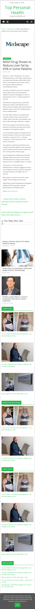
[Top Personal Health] (4, 22)
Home (3, 29)
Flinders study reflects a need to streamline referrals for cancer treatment (14, 299)
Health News (11, 29)
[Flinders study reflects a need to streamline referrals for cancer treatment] (11, 277)
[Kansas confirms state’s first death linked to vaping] (17, 224)
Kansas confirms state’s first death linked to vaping (15, 242)
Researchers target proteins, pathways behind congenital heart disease (15, 201)
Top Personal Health (17, 10)
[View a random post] (31, 22)
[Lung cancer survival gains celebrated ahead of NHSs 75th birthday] (17, 251)
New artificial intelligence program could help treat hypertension (17, 213)
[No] (33, 601)
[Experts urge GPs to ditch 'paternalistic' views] (17, 374)
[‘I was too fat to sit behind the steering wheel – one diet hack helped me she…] (17, 313)
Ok (17, 605)
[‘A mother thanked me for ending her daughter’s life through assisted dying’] (17, 343)
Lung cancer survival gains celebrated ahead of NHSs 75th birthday (17, 269)
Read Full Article (13, 191)
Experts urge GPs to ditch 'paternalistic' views (15, 394)
